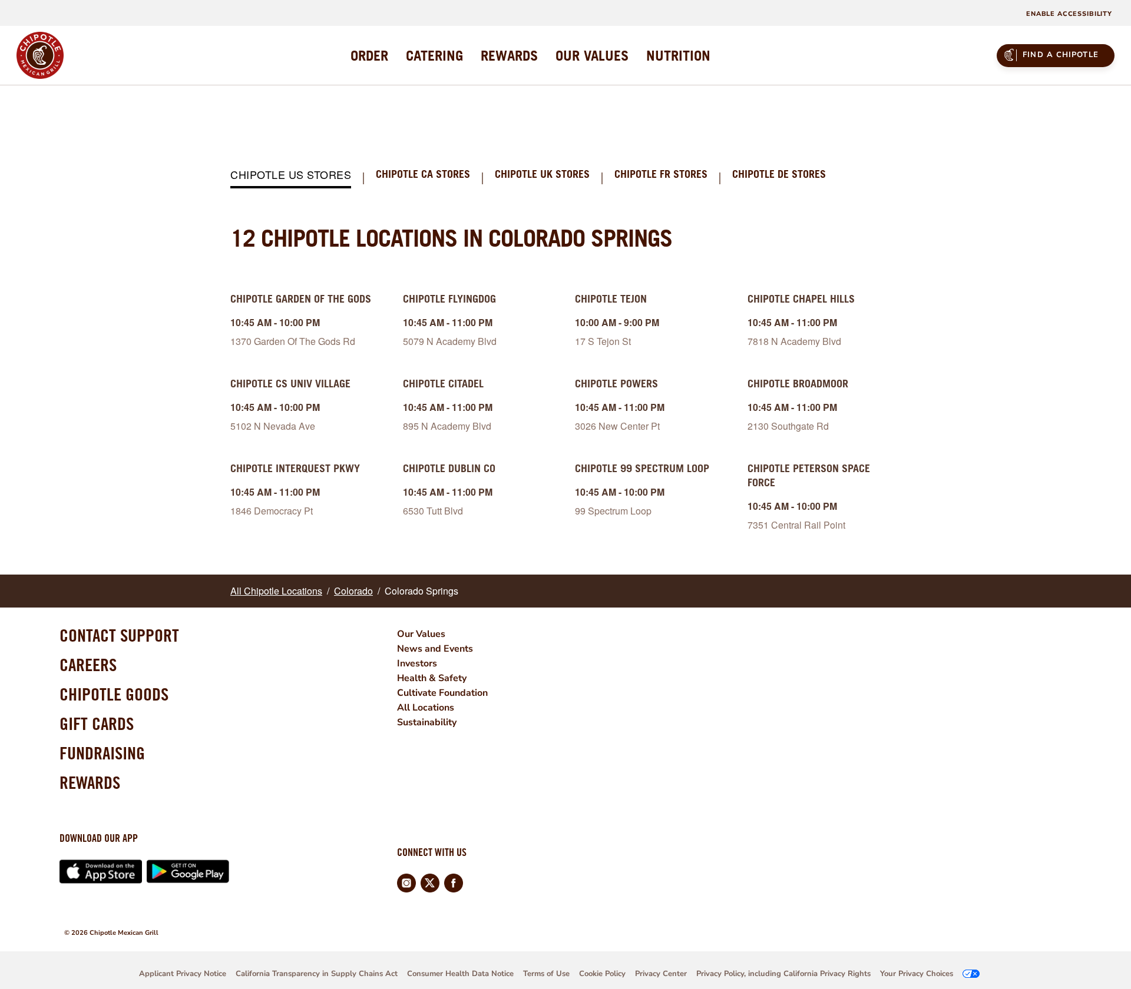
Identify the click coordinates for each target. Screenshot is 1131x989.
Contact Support (119, 635)
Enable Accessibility (1069, 13)
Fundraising (102, 753)
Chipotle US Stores (290, 175)
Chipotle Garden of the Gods (300, 299)
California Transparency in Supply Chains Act (317, 973)
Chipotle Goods (113, 694)
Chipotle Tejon (611, 299)
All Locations (425, 707)
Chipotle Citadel (443, 383)
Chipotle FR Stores (660, 174)
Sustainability (427, 722)
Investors (417, 663)
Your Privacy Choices (916, 973)
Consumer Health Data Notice (460, 973)
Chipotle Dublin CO (449, 468)
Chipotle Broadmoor (798, 383)
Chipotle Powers (616, 383)
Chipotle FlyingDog (449, 299)
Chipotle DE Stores (779, 174)
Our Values (421, 634)
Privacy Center (661, 973)
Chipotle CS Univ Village (290, 383)
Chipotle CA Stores (423, 174)
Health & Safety (432, 678)
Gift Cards (96, 723)
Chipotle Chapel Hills (801, 299)
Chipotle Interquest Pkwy (295, 468)
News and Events (435, 648)
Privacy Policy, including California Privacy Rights (783, 973)
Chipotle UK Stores (542, 174)
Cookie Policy (602, 973)
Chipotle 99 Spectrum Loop (642, 468)
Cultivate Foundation (442, 692)
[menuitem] (369, 55)
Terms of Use (546, 973)
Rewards (89, 782)
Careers (88, 664)
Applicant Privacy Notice (182, 973)
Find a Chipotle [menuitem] (1061, 54)
